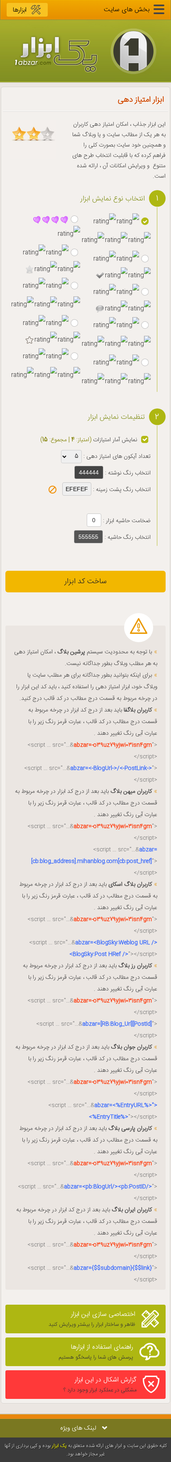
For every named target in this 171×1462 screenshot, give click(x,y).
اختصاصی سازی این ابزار (92, 1319)
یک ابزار (59, 1446)
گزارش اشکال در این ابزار (100, 1384)
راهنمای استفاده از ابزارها (96, 1352)
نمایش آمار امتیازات (114, 440)
